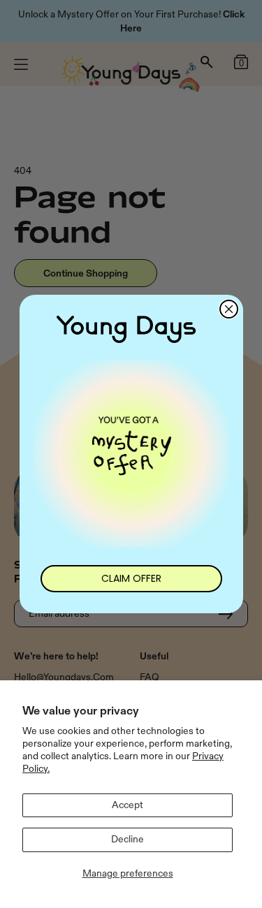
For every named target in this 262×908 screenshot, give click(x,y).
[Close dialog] (229, 309)
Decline (127, 839)
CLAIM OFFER (131, 578)
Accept (127, 805)
